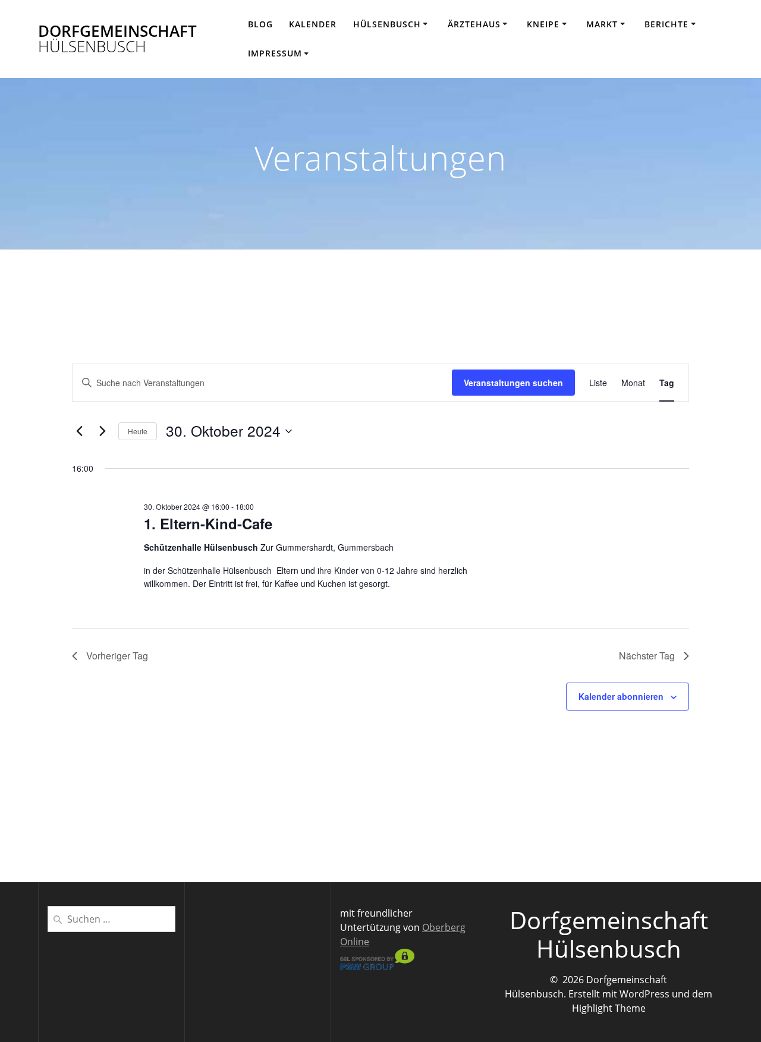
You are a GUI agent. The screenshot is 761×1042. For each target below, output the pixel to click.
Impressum (275, 53)
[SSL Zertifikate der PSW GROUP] (377, 966)
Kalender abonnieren (620, 696)
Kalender (313, 24)
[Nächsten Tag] (102, 431)
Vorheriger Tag (117, 655)
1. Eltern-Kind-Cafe (208, 523)
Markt (602, 24)
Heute (137, 431)
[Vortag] (79, 431)
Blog (260, 24)
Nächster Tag (647, 655)
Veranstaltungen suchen (513, 383)
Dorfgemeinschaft (117, 39)
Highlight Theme (609, 1008)
